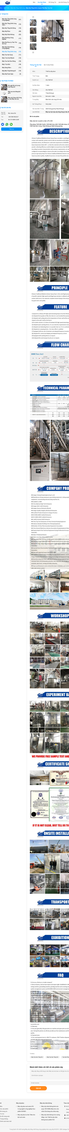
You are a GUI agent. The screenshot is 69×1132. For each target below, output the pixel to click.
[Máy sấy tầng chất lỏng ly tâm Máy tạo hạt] (4, 99)
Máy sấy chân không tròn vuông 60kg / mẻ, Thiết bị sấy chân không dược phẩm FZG (50, 1117)
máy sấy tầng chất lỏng (11, 51)
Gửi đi (38, 1088)
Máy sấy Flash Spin (11, 74)
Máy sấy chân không (11, 34)
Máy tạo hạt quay (11, 54)
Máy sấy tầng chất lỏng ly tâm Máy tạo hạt (15, 98)
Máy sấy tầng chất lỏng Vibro (11, 24)
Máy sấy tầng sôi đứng (11, 28)
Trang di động (4, 1119)
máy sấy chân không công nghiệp (11, 47)
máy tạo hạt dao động (11, 61)
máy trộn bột (11, 64)
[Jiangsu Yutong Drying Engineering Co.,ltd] (8, 3)
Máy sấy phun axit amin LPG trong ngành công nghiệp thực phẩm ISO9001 (26, 1109)
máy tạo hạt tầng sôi (37, 1057)
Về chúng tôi (3, 1111)
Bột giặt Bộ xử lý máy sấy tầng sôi (14, 86)
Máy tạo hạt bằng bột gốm (14, 92)
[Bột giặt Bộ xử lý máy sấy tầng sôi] (4, 87)
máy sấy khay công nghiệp (11, 38)
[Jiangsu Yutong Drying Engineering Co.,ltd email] (2, 124)
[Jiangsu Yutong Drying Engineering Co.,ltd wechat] (11, 124)
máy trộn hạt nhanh (11, 58)
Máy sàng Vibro (11, 67)
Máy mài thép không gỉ (11, 70)
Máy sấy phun (11, 31)
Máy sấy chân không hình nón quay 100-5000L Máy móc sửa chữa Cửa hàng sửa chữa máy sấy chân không (50, 1109)
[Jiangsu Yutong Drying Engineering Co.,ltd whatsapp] (6, 124)
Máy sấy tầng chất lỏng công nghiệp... (11, 19)
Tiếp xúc (11, 129)
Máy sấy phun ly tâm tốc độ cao (11, 43)
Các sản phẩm (4, 1109)
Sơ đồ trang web (5, 1116)
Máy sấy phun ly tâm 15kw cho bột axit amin (26, 1116)
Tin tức (2, 1114)
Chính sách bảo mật (6, 1121)
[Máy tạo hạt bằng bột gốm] (4, 93)
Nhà (1, 1106)
